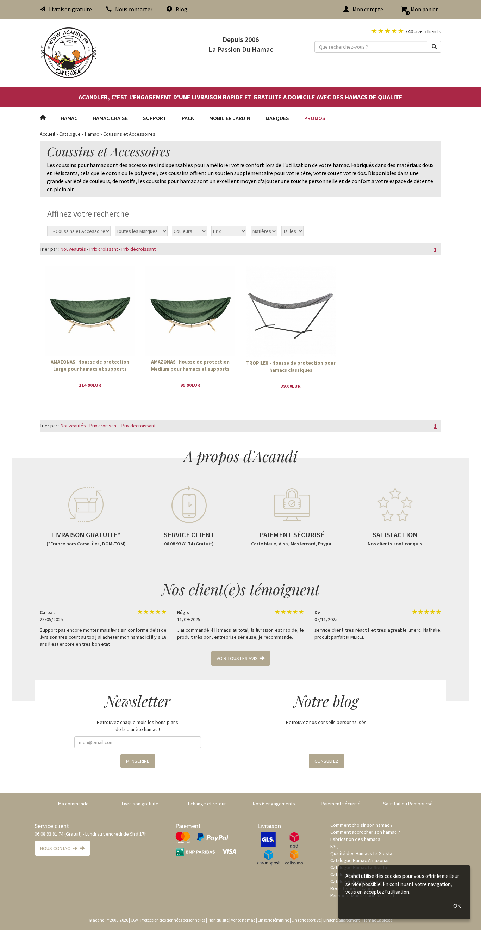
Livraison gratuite (70, 9)
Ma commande (73, 803)
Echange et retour (207, 803)
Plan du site (218, 920)
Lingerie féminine (273, 920)
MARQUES (277, 118)
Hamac (69, 118)
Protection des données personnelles (172, 920)
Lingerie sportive (306, 920)
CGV (134, 920)
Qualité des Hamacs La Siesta (361, 853)
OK (457, 906)
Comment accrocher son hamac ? (365, 832)
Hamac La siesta (377, 920)
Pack (188, 118)
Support (155, 118)
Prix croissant (103, 249)
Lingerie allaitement (341, 920)
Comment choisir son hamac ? (361, 825)
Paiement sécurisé (341, 803)
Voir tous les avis (238, 658)
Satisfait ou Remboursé (408, 803)
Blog (181, 9)
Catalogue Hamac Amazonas (360, 860)
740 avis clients (422, 31)
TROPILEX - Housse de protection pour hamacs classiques (291, 366)
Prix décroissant (138, 249)
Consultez (326, 761)
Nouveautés (73, 249)
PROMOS (314, 118)
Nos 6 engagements (274, 803)
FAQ (334, 846)
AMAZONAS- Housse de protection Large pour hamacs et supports (90, 365)
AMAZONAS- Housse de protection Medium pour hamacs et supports (190, 365)
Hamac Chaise (110, 118)
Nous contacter (133, 9)
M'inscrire (137, 761)
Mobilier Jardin (229, 118)
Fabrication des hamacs (355, 839)
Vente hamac (243, 920)
